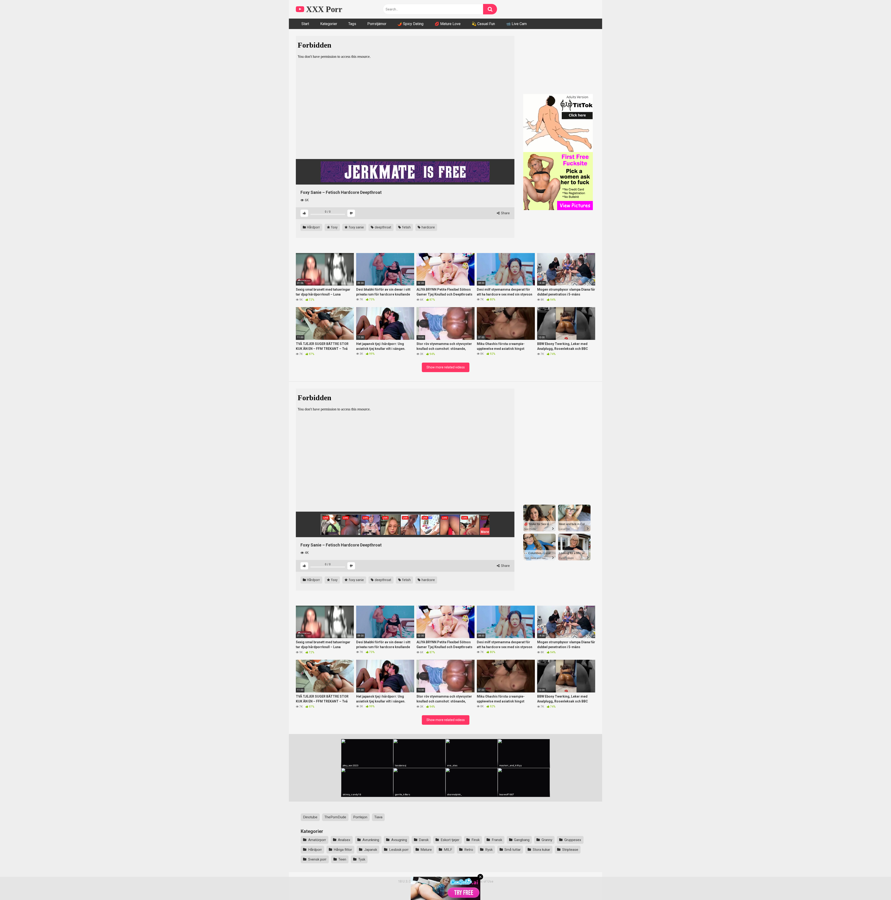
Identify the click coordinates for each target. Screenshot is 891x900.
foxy (334, 227)
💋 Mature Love (448, 24)
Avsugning (399, 840)
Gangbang (521, 840)
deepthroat (382, 227)
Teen (342, 859)
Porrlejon (360, 817)
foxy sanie (356, 227)
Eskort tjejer (450, 840)
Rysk (489, 850)
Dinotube (310, 817)
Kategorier (328, 24)
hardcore (428, 227)
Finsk (475, 840)
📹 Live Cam (516, 24)
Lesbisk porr (399, 850)
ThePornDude (335, 817)
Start (305, 24)
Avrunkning (370, 840)
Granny (547, 840)
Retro (468, 850)
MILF (448, 850)
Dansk (424, 840)
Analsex (344, 840)
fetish (406, 227)
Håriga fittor (343, 850)
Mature (426, 850)
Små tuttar (512, 850)
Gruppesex (572, 840)
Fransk (497, 840)
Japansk (370, 850)
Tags (352, 24)
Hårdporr (313, 227)
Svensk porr (317, 859)
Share (505, 213)
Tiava (378, 817)
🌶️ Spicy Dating (410, 24)
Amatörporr (317, 840)
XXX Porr (323, 9)
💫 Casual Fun (483, 24)
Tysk (361, 859)
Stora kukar (541, 850)
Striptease (570, 850)
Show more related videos (445, 367)
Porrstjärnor (376, 24)
